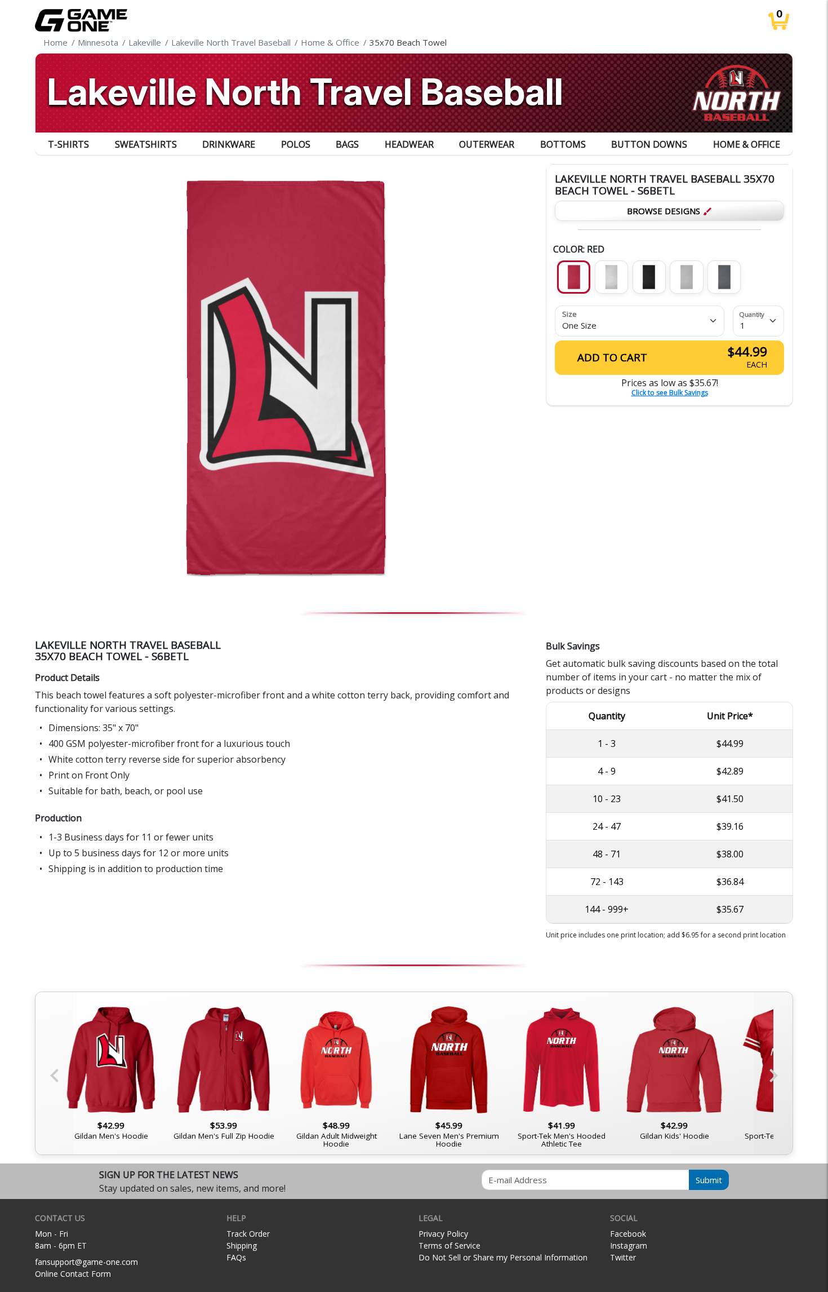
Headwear (409, 144)
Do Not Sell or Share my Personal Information (503, 1257)
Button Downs (649, 144)
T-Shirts (68, 144)
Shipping (241, 1245)
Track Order (248, 1233)
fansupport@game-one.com (86, 1261)
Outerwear (486, 144)
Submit (709, 1179)
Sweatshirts (146, 144)
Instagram (628, 1245)
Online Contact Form (73, 1273)
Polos (295, 144)
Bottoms (563, 144)
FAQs (236, 1257)
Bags (347, 144)
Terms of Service (449, 1245)
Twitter (623, 1257)
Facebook (628, 1233)
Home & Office (746, 144)
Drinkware (228, 144)
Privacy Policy (443, 1233)
